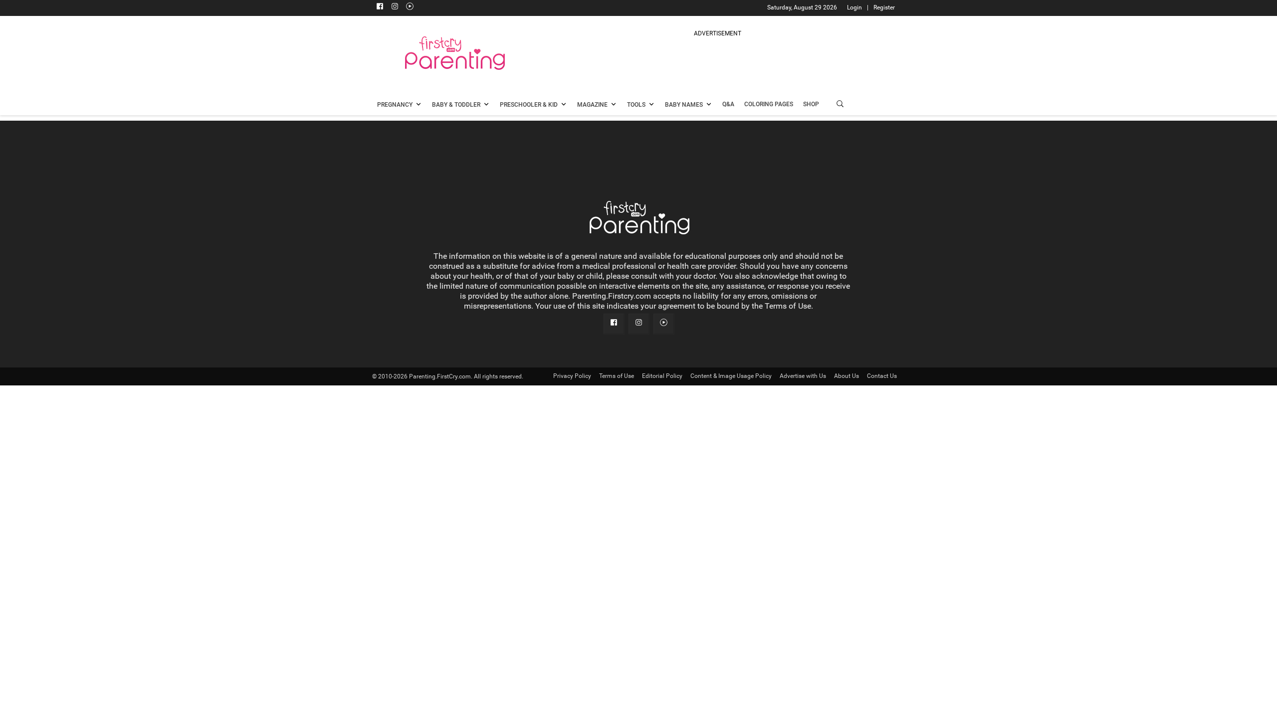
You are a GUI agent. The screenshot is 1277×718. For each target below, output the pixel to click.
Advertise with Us (803, 375)
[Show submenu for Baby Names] (708, 105)
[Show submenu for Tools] (651, 105)
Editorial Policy (662, 375)
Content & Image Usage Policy (731, 375)
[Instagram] (394, 7)
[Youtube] (409, 7)
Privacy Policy (572, 375)
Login (854, 7)
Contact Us (882, 375)
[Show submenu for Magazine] (613, 105)
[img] (717, 61)
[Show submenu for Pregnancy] (418, 105)
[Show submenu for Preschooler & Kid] (563, 105)
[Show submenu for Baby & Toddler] (486, 105)
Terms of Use (616, 375)
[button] (840, 105)
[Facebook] (379, 7)
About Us (846, 375)
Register (884, 7)
